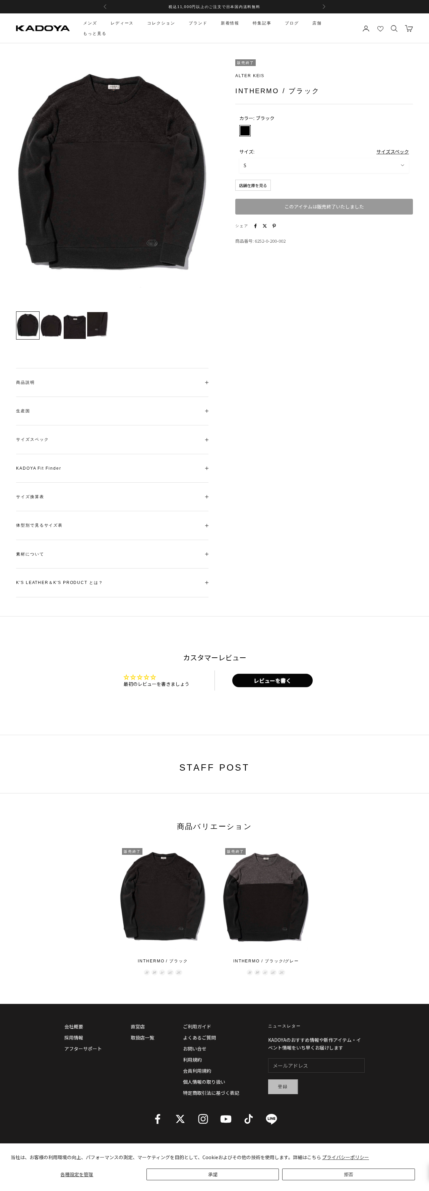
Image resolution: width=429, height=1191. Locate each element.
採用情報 (73, 1037)
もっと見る (95, 33)
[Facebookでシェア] (255, 226)
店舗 (317, 23)
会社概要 (73, 1026)
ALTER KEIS (249, 75)
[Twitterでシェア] (264, 226)
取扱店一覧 (142, 1037)
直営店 (138, 1026)
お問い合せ (194, 1048)
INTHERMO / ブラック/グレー (266, 961)
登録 (283, 1086)
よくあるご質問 (199, 1037)
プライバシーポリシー (345, 1157)
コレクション (161, 23)
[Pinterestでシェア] (274, 226)
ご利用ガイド (197, 1026)
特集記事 (262, 23)
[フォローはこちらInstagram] (203, 1119)
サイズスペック (392, 151)
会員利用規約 (197, 1070)
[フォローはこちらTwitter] (180, 1119)
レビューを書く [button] (272, 680)
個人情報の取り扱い (204, 1081)
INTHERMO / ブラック (163, 961)
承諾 (213, 1174)
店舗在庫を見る (253, 185)
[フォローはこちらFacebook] (157, 1119)
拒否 (348, 1174)
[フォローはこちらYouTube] (226, 1119)
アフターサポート (83, 1048)
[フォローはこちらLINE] (271, 1119)
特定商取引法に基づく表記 (211, 1092)
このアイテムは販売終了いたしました (324, 206)
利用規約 (192, 1059)
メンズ (90, 23)
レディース (122, 23)
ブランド (198, 23)
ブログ (292, 23)
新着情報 (230, 23)
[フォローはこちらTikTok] (249, 1119)
